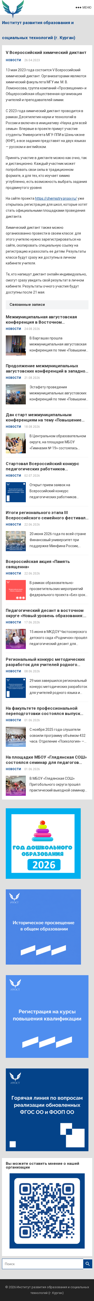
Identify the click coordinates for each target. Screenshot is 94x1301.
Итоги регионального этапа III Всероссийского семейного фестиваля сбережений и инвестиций (47, 518)
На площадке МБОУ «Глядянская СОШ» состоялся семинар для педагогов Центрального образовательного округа (46, 765)
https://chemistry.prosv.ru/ (56, 198)
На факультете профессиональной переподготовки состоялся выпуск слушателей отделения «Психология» (45, 713)
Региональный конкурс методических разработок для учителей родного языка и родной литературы (45, 664)
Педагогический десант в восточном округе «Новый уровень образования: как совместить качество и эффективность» (44, 618)
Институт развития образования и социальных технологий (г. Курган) (38, 30)
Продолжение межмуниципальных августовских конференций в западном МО (47, 371)
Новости (13, 60)
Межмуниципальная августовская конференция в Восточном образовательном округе (41, 322)
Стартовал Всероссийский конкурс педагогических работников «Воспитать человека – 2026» (42, 469)
